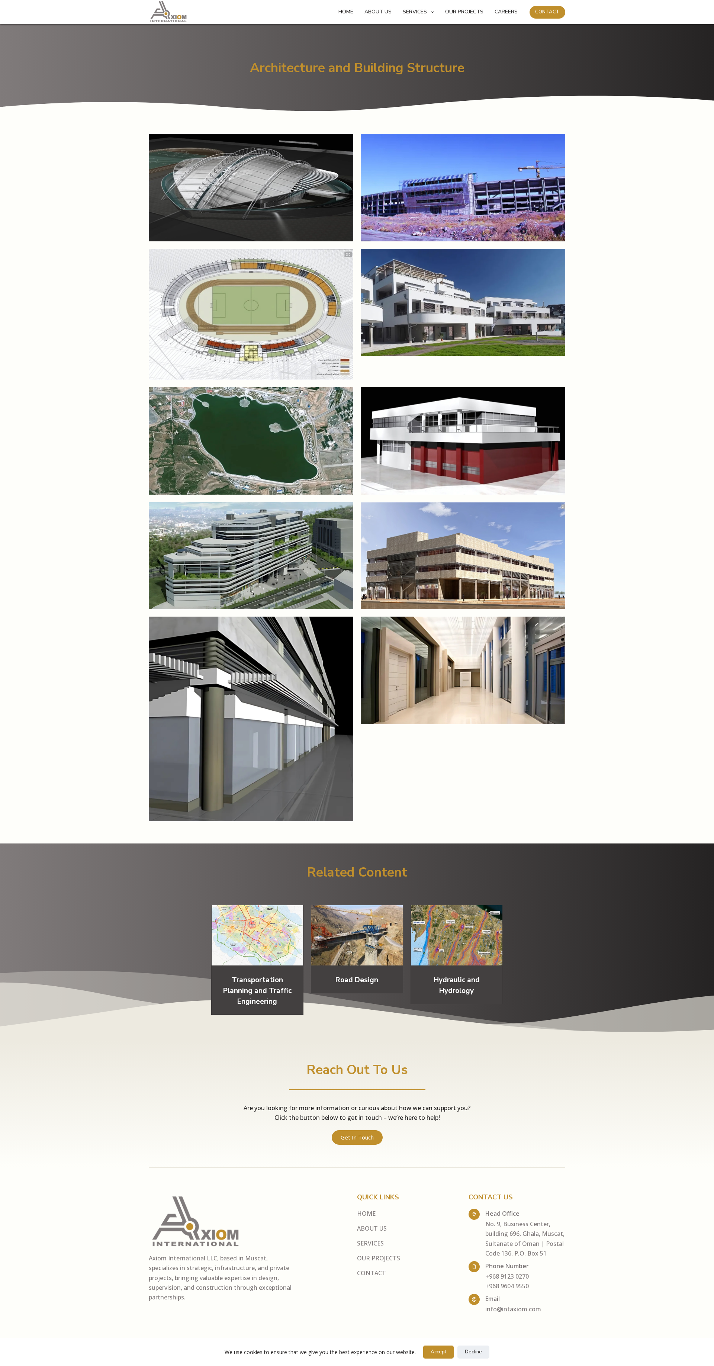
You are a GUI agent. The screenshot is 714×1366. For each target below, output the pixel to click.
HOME (345, 11)
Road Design (356, 980)
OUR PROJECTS (464, 11)
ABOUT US (378, 11)
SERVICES (415, 11)
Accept (438, 1352)
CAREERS (506, 11)
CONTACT (547, 12)
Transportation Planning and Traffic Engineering (257, 990)
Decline (473, 1352)
